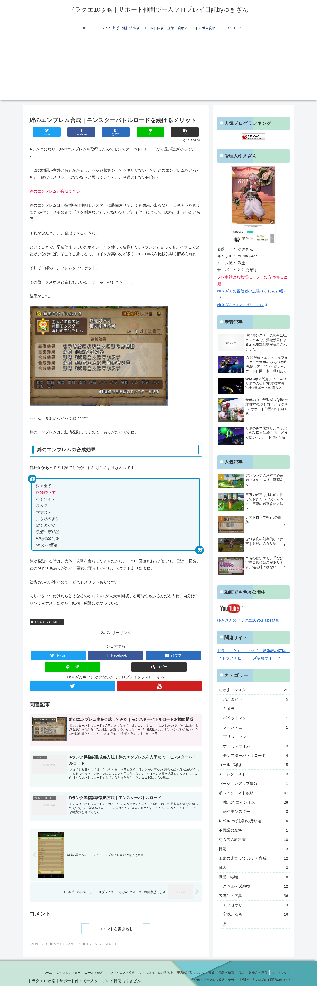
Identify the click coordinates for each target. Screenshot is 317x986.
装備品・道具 (253, 896)
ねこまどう (255, 699)
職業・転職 (253, 877)
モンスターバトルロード (48, 622)
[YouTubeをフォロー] (159, 686)
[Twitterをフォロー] (72, 686)
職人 (253, 867)
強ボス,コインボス (255, 802)
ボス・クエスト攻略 (253, 793)
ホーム (47, 972)
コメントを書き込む (115, 929)
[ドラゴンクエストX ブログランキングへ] (253, 139)
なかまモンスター (253, 690)
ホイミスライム (255, 746)
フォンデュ (255, 727)
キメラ (255, 708)
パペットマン (255, 718)
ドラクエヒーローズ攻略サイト (249, 658)
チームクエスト (253, 774)
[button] (185, 132)
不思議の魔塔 (253, 830)
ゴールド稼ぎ (253, 765)
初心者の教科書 (253, 839)
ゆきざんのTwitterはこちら (240, 305)
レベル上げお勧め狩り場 (253, 821)
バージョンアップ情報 (253, 783)
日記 (253, 849)
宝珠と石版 (255, 914)
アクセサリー (255, 905)
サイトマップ (281, 972)
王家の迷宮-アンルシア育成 (253, 858)
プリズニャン (255, 736)
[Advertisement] (158, 70)
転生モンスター (255, 811)
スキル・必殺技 (255, 886)
